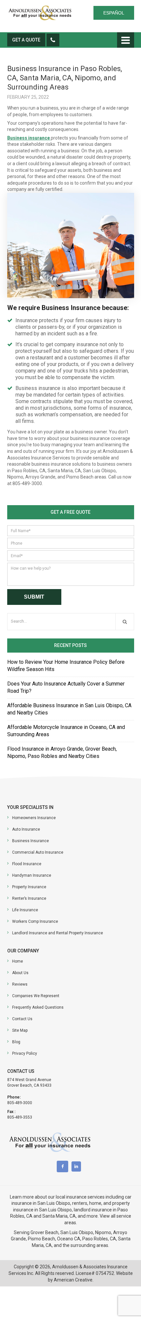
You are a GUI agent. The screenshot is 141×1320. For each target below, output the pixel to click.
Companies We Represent (35, 996)
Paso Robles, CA (99, 1238)
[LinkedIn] (77, 1166)
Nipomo (103, 1232)
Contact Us (22, 1019)
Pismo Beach (41, 1238)
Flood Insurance (26, 864)
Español (113, 12)
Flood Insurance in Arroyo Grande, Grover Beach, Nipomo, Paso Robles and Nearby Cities (62, 752)
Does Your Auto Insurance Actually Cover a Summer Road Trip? (66, 687)
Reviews (20, 984)
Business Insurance (30, 841)
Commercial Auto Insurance (37, 852)
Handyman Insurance (31, 875)
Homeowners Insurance (34, 817)
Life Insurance (25, 910)
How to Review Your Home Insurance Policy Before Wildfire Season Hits (66, 665)
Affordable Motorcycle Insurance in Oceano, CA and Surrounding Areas (66, 731)
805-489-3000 (19, 1102)
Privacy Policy (24, 1053)
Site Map (20, 1030)
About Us (20, 973)
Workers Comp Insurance (35, 921)
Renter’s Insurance (29, 898)
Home (17, 961)
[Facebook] (64, 1166)
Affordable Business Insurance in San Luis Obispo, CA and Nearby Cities (69, 709)
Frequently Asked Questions (38, 1007)
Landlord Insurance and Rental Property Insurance (57, 933)
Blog (16, 1042)
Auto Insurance (26, 829)
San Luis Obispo (76, 1232)
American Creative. (73, 1279)
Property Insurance (29, 887)
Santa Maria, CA (59, 1216)
